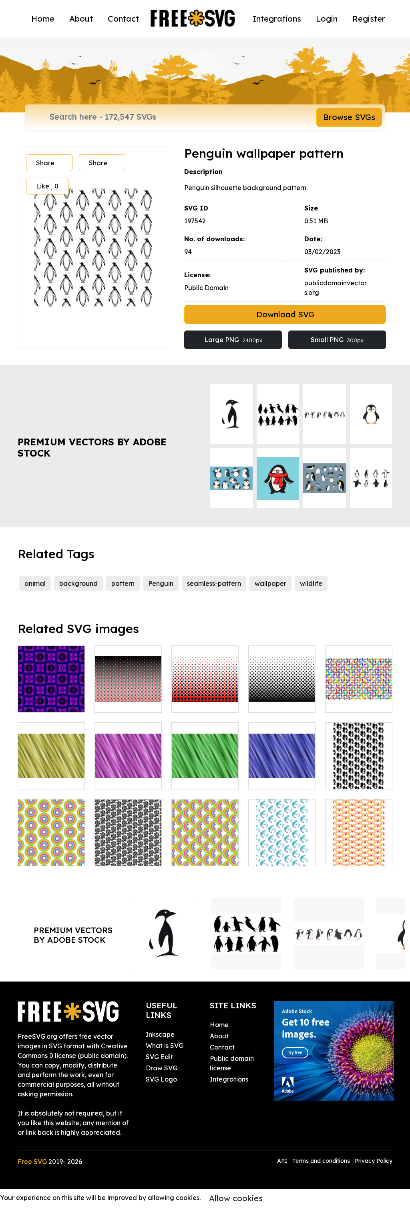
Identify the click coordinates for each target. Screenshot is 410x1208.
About (81, 19)
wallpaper (270, 583)
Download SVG (285, 314)
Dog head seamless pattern (358, 768)
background (78, 583)
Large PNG (233, 340)
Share (45, 163)
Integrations (277, 19)
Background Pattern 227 (51, 773)
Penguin (160, 583)
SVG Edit (159, 1057)
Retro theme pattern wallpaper (205, 845)
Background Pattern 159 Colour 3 (51, 691)
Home (42, 19)
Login (327, 19)
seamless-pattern (214, 583)
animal (35, 583)
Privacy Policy (373, 1160)
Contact (123, 19)
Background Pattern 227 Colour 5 (282, 768)
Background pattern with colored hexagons (128, 687)
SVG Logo (161, 1079)
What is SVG (164, 1046)
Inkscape (160, 1034)
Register (368, 19)
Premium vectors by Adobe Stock (92, 447)
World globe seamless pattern (282, 845)
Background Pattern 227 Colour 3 (128, 768)
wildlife (311, 583)
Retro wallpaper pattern (51, 845)
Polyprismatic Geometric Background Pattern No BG (358, 687)
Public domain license (232, 1063)
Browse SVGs (349, 117)
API (283, 1160)
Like (47, 186)
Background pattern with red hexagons (205, 691)
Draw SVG (161, 1068)
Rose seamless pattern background (128, 845)
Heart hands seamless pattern (359, 845)
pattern (123, 583)
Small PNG (337, 340)
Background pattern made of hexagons (281, 691)
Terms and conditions (321, 1160)
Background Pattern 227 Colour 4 (205, 768)
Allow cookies (236, 1198)
